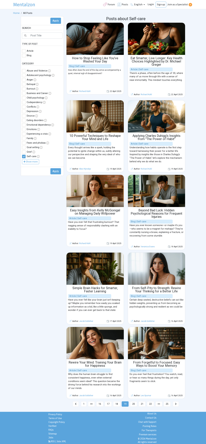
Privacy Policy (55, 414)
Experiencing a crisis (37, 133)
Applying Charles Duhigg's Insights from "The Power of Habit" (156, 137)
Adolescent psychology (39, 75)
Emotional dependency (39, 124)
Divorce (31, 115)
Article (30, 51)
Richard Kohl (84, 91)
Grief (29, 152)
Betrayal (31, 84)
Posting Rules (149, 426)
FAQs (51, 429)
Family (30, 138)
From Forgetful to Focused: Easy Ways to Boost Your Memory (156, 364)
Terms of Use (55, 418)
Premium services (147, 434)
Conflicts (31, 106)
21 (142, 404)
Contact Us (150, 417)
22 (150, 404)
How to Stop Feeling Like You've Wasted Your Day (95, 59)
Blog (29, 55)
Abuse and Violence (37, 70)
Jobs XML (61, 441)
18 (116, 404)
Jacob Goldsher (86, 321)
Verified (52, 426)
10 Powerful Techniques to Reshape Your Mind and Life (95, 137)
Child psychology (35, 97)
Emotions (32, 129)
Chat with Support (147, 421)
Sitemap (52, 433)
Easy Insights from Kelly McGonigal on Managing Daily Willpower (95, 211)
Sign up (161, 4)
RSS (52, 441)
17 (108, 404)
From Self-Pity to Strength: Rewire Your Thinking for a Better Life (156, 289)
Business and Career (37, 93)
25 (167, 404)
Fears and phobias (36, 143)
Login (151, 4)
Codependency (34, 102)
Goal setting (33, 147)
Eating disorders (35, 120)
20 (133, 404)
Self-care (31, 156)
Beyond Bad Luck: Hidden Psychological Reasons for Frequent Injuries (156, 213)
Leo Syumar (146, 395)
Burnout (31, 88)
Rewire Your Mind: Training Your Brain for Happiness (95, 364)
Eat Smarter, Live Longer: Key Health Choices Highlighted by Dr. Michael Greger (156, 61)
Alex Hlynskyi (85, 169)
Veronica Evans (148, 247)
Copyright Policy (56, 422)
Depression (32, 111)
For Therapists (149, 430)
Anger (30, 79)
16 (99, 404)
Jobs (50, 437)
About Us (151, 413)
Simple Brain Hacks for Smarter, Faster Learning (95, 289)
